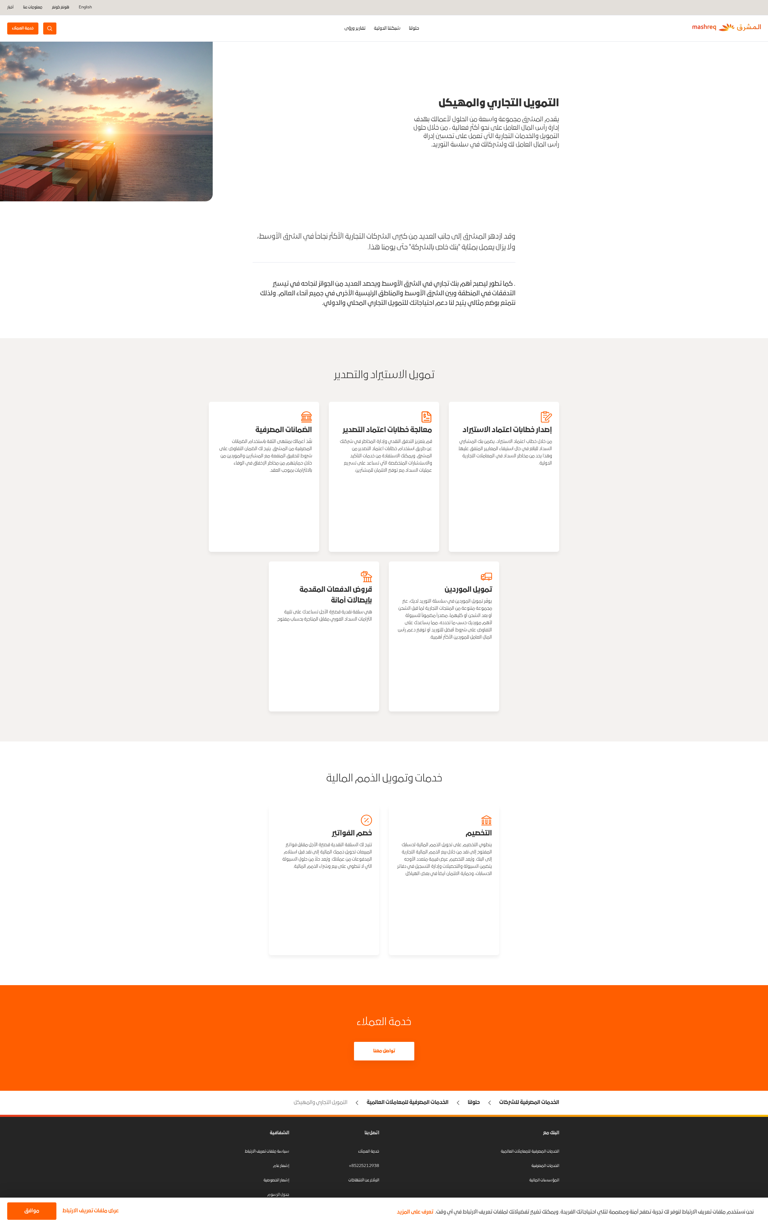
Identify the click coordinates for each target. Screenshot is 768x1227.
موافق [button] (31, 1210)
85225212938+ (364, 1165)
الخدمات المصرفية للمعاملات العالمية (530, 1151)
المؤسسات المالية (544, 1180)
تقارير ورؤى (354, 29)
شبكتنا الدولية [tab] (387, 29)
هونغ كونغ (60, 7)
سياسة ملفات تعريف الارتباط (267, 1151)
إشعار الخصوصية (276, 1180)
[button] (89, 1211)
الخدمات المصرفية (545, 1165)
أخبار (10, 7)
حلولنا (414, 29)
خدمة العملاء (368, 1151)
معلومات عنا (32, 7)
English (85, 7)
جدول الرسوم (278, 1194)
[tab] (414, 28)
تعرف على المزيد (415, 1212)
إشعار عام (281, 1165)
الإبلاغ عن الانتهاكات (363, 1180)
